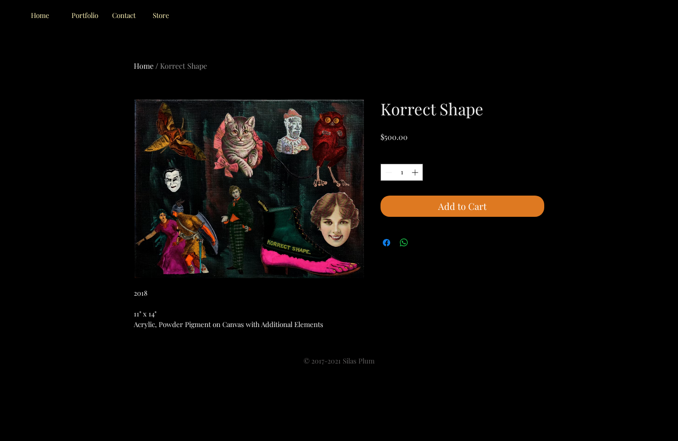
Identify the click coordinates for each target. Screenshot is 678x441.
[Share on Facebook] (386, 242)
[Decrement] (387, 172)
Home (144, 66)
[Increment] (416, 172)
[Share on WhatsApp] (404, 242)
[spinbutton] (401, 172)
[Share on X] (421, 242)
